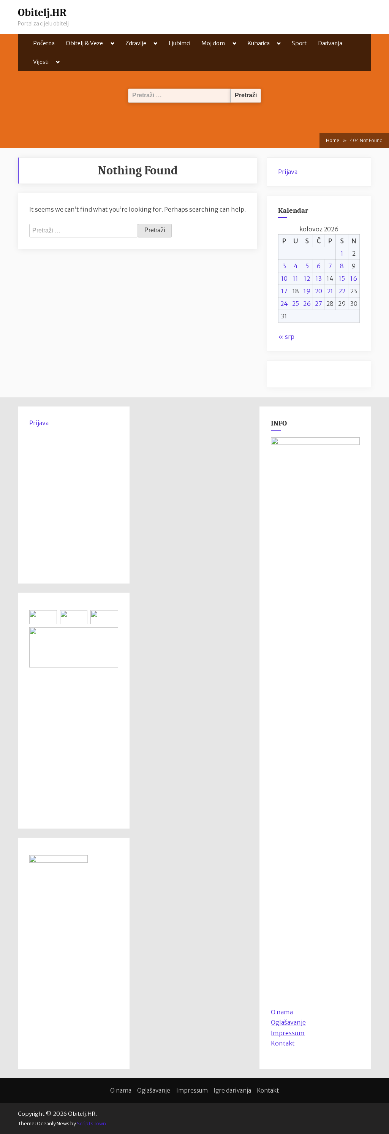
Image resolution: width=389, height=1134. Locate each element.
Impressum (288, 1033)
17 (284, 291)
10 (284, 278)
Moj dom (213, 43)
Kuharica (258, 43)
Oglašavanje (288, 1022)
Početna (44, 43)
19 (307, 291)
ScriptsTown (91, 1123)
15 (342, 278)
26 (307, 303)
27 (318, 303)
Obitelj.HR (42, 12)
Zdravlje (135, 43)
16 (353, 278)
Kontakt (283, 1043)
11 (295, 278)
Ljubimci (179, 43)
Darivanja (330, 43)
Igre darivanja (232, 1090)
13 (319, 278)
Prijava (287, 172)
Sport (299, 43)
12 (307, 278)
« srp (286, 336)
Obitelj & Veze (84, 43)
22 (341, 291)
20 (318, 291)
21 (330, 291)
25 (295, 303)
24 (284, 303)
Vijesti (41, 61)
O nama (120, 1090)
